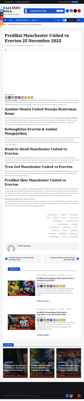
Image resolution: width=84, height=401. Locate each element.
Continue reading (43, 301)
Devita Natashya (11, 45)
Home (11, 20)
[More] (31, 97)
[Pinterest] (19, 97)
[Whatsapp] (28, 97)
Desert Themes (35, 395)
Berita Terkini (8, 362)
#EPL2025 (55, 218)
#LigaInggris (75, 224)
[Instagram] (1, 20)
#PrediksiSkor (62, 233)
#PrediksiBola (52, 233)
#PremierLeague (74, 233)
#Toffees (65, 236)
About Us (34, 20)
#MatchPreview (67, 227)
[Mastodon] (22, 97)
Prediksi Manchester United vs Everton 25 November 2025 (24, 24)
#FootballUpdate (58, 221)
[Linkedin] (15, 97)
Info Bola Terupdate (11, 100)
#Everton (64, 218)
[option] (15, 363)
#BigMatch (64, 215)
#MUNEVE (65, 230)
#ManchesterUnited (55, 227)
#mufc (76, 227)
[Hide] (0, 27)
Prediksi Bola (19, 45)
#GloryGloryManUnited (72, 221)
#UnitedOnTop (74, 236)
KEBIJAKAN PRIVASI (22, 20)
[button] (77, 345)
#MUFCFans (56, 230)
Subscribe (71, 20)
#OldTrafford (74, 230)
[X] (9, 97)
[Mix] (25, 97)
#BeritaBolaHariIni (53, 215)
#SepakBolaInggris (54, 236)
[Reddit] (12, 97)
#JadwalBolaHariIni (63, 224)
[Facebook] (6, 97)
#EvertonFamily (74, 218)
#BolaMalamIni (74, 215)
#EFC (48, 218)
